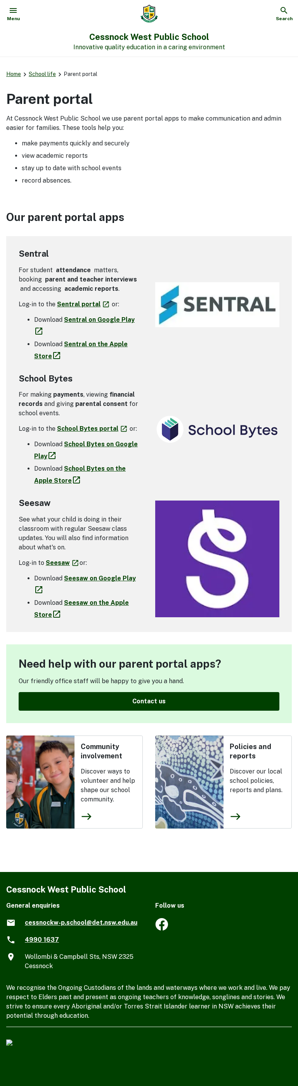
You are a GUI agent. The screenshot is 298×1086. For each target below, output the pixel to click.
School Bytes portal (92, 428)
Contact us (149, 701)
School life (42, 74)
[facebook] (161, 928)
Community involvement (101, 751)
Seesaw (63, 562)
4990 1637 (42, 939)
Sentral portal (83, 304)
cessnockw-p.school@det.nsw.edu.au (81, 922)
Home (13, 74)
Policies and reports (250, 751)
